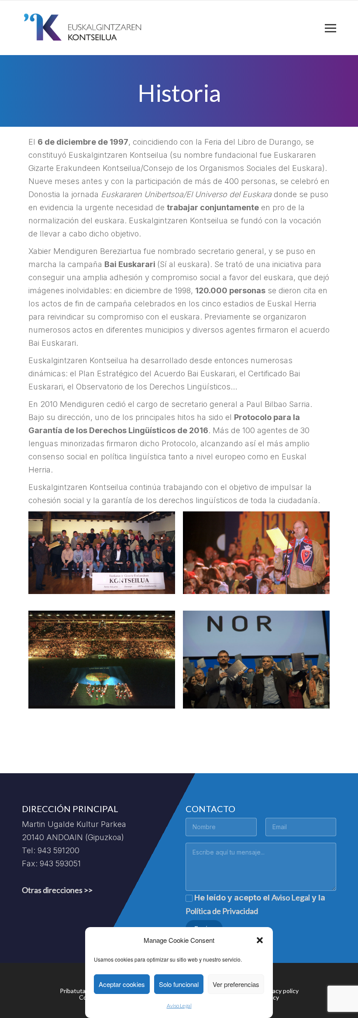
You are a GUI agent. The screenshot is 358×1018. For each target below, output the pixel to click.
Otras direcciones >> (57, 890)
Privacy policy (280, 990)
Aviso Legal (179, 1005)
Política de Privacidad (222, 911)
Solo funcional (179, 984)
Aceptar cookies (122, 984)
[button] (259, 940)
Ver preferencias (236, 984)
